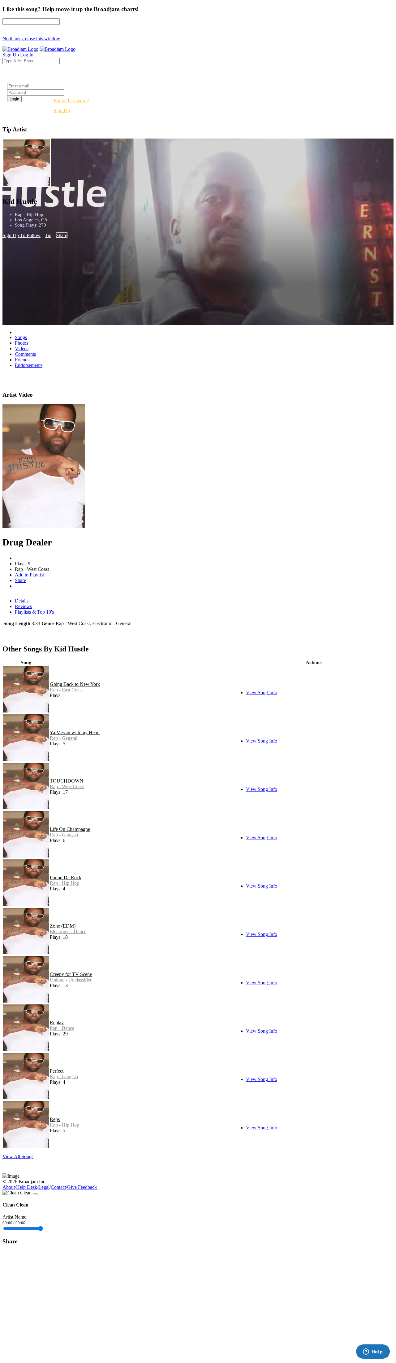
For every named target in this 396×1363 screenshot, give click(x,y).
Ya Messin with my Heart (75, 732)
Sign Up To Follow (21, 235)
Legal (44, 1187)
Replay (57, 1022)
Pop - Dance (62, 1028)
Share (61, 235)
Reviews (23, 606)
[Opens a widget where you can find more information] (373, 1352)
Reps (55, 1119)
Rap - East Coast (66, 689)
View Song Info (261, 692)
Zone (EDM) (62, 926)
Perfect (56, 1071)
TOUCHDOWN (66, 780)
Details (21, 600)
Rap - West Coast (67, 786)
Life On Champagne (70, 829)
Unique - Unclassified (71, 979)
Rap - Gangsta (64, 834)
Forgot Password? (71, 100)
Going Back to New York (75, 684)
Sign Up (62, 110)
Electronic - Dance (68, 931)
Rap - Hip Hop (64, 883)
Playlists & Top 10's (34, 612)
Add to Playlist (29, 574)
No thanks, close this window (31, 38)
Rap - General (63, 738)
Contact (58, 1187)
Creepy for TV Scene (71, 974)
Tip (48, 235)
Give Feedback (82, 1187)
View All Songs (17, 1156)
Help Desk (26, 1187)
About (8, 1187)
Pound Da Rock (65, 877)
